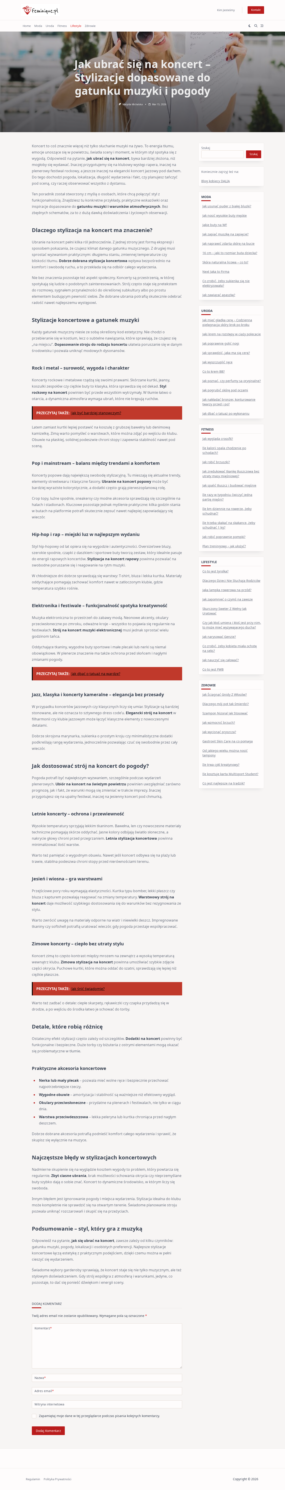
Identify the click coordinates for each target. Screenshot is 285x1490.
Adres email (44, 1391)
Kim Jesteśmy (226, 10)
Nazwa (40, 1378)
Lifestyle (75, 26)
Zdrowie (90, 26)
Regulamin (33, 1479)
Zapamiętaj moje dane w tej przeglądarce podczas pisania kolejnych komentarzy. (99, 1416)
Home (27, 26)
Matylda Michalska (132, 104)
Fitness (62, 26)
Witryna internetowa (49, 1404)
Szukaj (205, 148)
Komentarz (43, 1328)
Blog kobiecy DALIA (215, 181)
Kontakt (256, 10)
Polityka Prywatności (57, 1479)
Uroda (50, 26)
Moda (38, 26)
